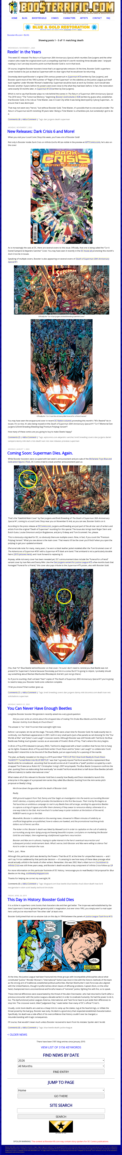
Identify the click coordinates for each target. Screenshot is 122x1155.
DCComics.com (44, 526)
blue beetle (61, 883)
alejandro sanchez (66, 437)
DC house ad (86, 251)
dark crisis (31, 441)
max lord (99, 883)
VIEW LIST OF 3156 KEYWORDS (61, 1047)
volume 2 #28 (68, 97)
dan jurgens (49, 119)
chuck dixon (83, 883)
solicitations (13, 696)
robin (22, 887)
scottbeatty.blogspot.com (37, 873)
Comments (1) (14, 692)
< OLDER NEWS (17, 1034)
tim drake (49, 887)
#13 (99, 916)
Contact (97, 18)
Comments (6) (14, 1027)
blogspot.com (50, 883)
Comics (54, 18)
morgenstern (14, 887)
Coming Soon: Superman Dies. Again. (40, 453)
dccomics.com (91, 692)
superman (65, 119)
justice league (66, 1027)
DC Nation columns (63, 420)
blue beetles (72, 883)
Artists (84, 18)
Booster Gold (39, 18)
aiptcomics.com (50, 437)
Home (14, 18)
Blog (24, 18)
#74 (74, 76)
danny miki (21, 441)
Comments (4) (14, 119)
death (57, 119)
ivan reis (45, 441)
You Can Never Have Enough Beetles (39, 708)
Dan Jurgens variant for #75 (73, 562)
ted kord (40, 887)
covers (91, 437)
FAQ (108, 18)
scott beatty (31, 887)
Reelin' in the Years (24, 51)
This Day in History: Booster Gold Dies (40, 899)
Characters (69, 18)
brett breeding (81, 437)
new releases (55, 441)
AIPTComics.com (92, 142)
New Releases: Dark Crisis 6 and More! (40, 131)
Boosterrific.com (14, 35)
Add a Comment (29, 119)
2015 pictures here (22, 554)
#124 (44, 88)
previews (66, 441)
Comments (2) (14, 437)
